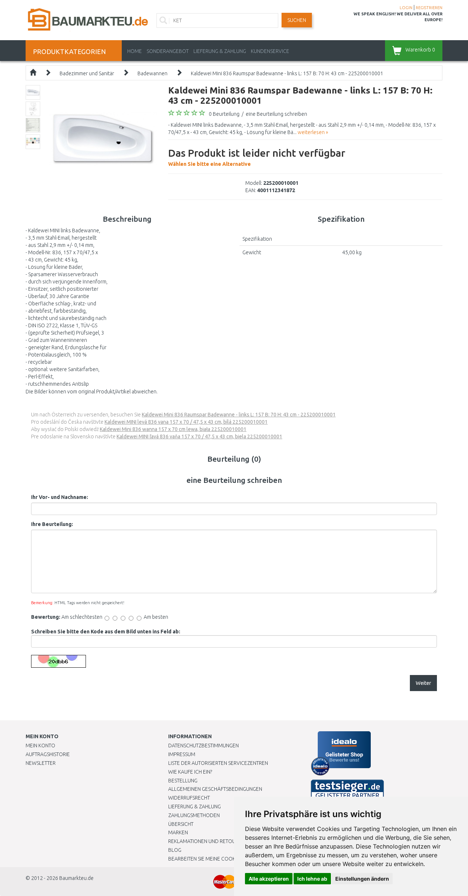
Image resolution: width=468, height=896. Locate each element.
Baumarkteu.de (76, 878)
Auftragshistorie (48, 754)
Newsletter (41, 763)
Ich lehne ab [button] (312, 879)
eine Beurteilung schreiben (276, 114)
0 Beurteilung (224, 114)
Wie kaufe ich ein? (190, 772)
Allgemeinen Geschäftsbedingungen (215, 789)
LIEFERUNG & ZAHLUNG (219, 51)
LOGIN (406, 7)
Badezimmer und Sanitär (87, 73)
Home (134, 51)
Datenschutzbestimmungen (203, 745)
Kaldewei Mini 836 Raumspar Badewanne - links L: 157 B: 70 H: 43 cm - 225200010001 (287, 73)
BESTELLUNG (182, 780)
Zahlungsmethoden (194, 815)
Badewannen (152, 73)
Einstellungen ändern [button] (362, 879)
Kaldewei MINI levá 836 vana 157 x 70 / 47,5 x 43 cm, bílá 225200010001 (186, 422)
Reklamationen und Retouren (206, 841)
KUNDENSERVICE (270, 51)
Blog (174, 850)
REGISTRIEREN (429, 7)
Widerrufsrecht (189, 798)
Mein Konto (40, 745)
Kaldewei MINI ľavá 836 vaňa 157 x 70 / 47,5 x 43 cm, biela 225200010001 (199, 436)
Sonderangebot (168, 51)
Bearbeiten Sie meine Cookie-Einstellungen (223, 859)
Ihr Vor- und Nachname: (59, 497)
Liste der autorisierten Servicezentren (218, 763)
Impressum (181, 754)
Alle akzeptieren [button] (269, 879)
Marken (178, 832)
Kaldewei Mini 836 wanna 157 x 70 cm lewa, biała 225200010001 (173, 429)
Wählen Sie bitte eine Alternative (256, 157)
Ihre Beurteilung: (52, 524)
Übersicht (180, 824)
